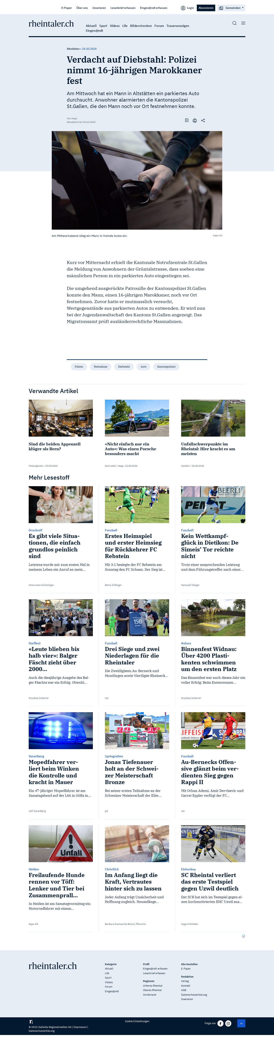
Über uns (82, 8)
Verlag (185, 981)
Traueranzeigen (177, 26)
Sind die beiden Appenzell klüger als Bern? (55, 446)
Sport (103, 26)
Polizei (79, 366)
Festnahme (100, 366)
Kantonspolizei (166, 366)
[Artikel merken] (187, 120)
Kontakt (185, 985)
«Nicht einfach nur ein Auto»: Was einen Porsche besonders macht (130, 448)
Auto (143, 366)
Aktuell (91, 26)
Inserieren (99, 8)
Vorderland (149, 994)
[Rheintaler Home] (51, 23)
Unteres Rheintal (152, 985)
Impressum (80, 1027)
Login (190, 8)
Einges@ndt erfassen (153, 8)
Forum (159, 26)
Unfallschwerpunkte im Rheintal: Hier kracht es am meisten (208, 448)
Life (125, 26)
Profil (146, 964)
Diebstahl (124, 366)
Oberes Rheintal (152, 990)
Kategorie (111, 964)
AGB (183, 990)
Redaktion (187, 976)
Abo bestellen (189, 964)
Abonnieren (206, 8)
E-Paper (66, 8)
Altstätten (73, 49)
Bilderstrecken (141, 26)
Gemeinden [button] (233, 8)
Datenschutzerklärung (194, 994)
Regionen (148, 981)
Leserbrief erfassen (123, 8)
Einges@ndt (94, 31)
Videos (115, 26)
